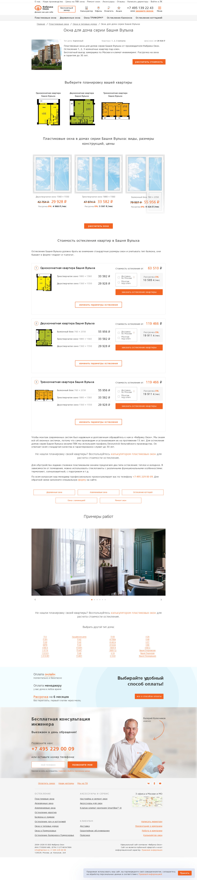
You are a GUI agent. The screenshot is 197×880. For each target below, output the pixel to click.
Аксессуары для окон (91, 803)
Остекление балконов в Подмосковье (54, 835)
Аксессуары (108, 1)
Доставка (85, 826)
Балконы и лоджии (45, 817)
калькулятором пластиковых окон (133, 454)
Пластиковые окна (45, 17)
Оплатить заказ (46, 783)
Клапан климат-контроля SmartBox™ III (101, 807)
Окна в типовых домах (47, 826)
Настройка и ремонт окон (93, 798)
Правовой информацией (150, 874)
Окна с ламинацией (76, 500)
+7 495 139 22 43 (140, 8)
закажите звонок (144, 11)
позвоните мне (82, 764)
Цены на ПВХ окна (75, 1)
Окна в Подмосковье (45, 830)
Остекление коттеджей (149, 17)
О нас (37, 1)
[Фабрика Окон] (44, 9)
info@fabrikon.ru (42, 850)
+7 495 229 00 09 (143, 476)
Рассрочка (41, 697)
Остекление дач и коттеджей (50, 821)
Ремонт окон (93, 1)
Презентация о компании (148, 826)
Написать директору (137, 1)
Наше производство (53, 1)
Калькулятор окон (152, 835)
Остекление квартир (46, 812)
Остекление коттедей (142, 492)
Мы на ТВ (82, 783)
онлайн (50, 674)
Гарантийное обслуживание (95, 830)
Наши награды (66, 783)
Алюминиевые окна (98, 492)
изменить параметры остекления (98, 304)
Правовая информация (152, 850)
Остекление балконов (119, 17)
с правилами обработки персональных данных (74, 771)
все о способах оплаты (149, 696)
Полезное (85, 835)
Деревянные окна (70, 17)
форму (82, 479)
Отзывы (121, 1)
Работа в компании (152, 830)
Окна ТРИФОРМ (93, 17)
